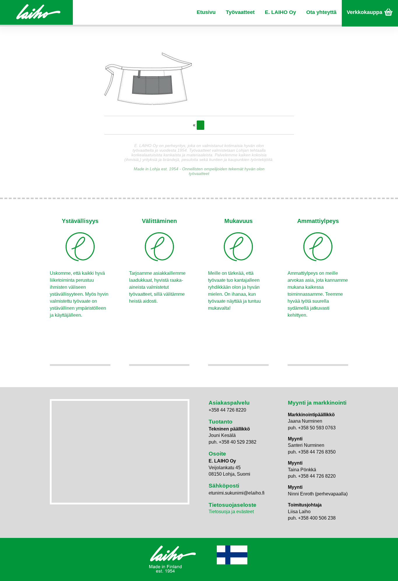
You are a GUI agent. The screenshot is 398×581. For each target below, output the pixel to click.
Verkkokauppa (364, 12)
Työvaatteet (240, 12)
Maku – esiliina (200, 125)
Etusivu (206, 12)
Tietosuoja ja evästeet (231, 511)
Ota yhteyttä (321, 12)
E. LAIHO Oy (280, 12)
